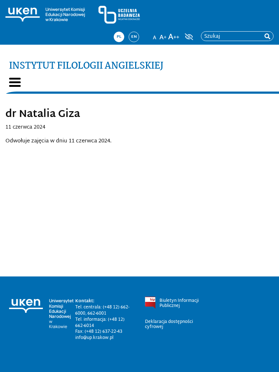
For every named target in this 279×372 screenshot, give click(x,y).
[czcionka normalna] (154, 34)
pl (119, 36)
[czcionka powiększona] (163, 34)
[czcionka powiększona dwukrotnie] (173, 34)
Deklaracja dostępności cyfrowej (169, 324)
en (134, 36)
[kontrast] (188, 36)
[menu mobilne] (14, 82)
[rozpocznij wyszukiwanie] (267, 36)
